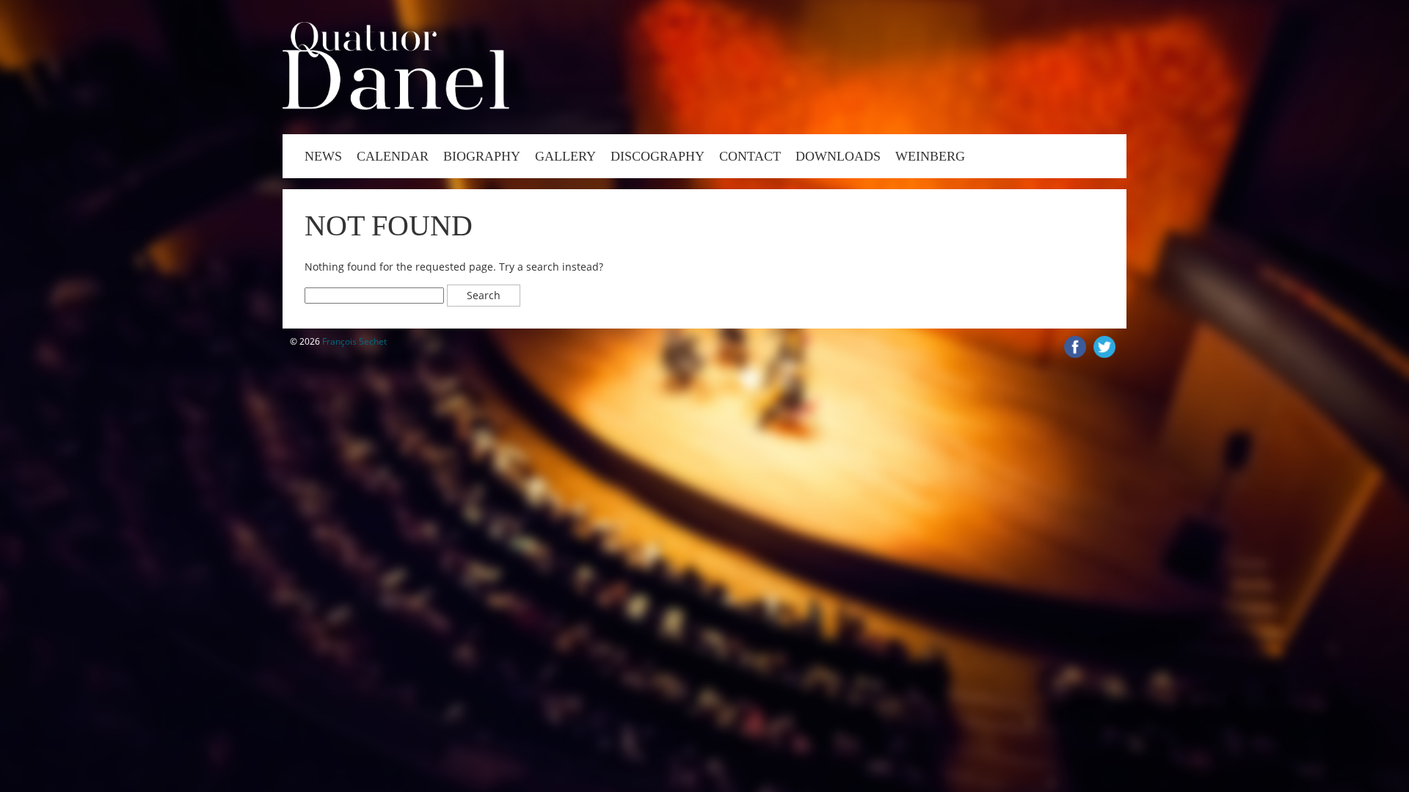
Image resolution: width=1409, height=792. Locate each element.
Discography (657, 156)
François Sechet (354, 341)
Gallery (565, 156)
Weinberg (930, 156)
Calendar (393, 156)
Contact (750, 156)
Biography (481, 156)
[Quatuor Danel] (396, 106)
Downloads (838, 156)
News (323, 156)
